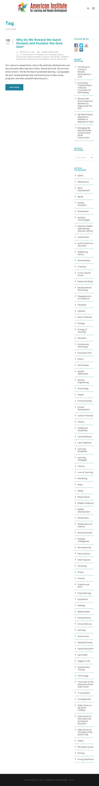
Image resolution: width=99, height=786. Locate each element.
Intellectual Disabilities (83, 429)
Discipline (82, 304)
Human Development (84, 408)
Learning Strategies (82, 458)
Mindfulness (83, 518)
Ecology (81, 323)
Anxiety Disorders (82, 203)
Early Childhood (85, 317)
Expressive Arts (85, 352)
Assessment (83, 211)
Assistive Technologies (84, 218)
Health (81, 394)
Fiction (81, 359)
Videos (81, 740)
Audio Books (83, 237)
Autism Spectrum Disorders (28, 57)
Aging (80, 196)
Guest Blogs (83, 388)
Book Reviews (84, 260)
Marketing (82, 478)
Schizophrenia (84, 617)
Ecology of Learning (82, 330)
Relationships (84, 611)
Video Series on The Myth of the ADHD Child (85, 732)
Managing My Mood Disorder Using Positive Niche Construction (84, 133)
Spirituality (82, 654)
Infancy (81, 421)
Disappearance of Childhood (84, 297)
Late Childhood (84, 442)
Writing (81, 753)
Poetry (81, 572)
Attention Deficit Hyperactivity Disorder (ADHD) (41, 55)
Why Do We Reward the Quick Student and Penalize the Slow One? (39, 43)
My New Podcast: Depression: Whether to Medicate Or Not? (85, 118)
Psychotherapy (84, 593)
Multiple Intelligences (83, 540)
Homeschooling (85, 401)
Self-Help (82, 630)
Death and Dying (85, 281)
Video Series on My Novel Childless (85, 707)
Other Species (84, 559)
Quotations (83, 599)
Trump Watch (84, 693)
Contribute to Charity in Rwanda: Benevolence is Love (84, 72)
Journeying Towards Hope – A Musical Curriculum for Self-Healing (85, 87)
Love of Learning (85, 472)
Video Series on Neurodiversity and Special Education (85, 720)
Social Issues (83, 636)
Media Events (84, 497)
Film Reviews (83, 365)
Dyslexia (46, 57)
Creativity (82, 266)
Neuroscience (84, 553)
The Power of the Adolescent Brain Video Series (85, 684)
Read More (14, 87)
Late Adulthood (85, 436)
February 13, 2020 (27, 52)
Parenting (82, 566)
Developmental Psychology (84, 288)
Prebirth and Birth (83, 585)
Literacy (81, 466)
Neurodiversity (84, 547)
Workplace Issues (86, 747)
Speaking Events (85, 642)
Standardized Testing (83, 668)
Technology (83, 675)
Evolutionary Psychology (83, 345)
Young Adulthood (85, 759)
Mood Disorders (85, 532)
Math (80, 484)
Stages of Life (84, 661)
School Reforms (85, 624)
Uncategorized (84, 699)
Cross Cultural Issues (84, 274)
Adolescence (83, 181)
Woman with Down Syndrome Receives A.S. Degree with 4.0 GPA (85, 103)
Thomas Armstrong (50, 52)
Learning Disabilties (82, 450)
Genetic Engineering (83, 381)
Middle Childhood (85, 503)
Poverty (81, 578)
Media (80, 490)
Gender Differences (83, 372)
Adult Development (84, 189)
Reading (81, 605)
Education (55, 57)
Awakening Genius (83, 253)
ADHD (80, 175)
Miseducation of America (38, 59)
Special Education (58, 59)
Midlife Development (84, 510)
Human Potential (85, 415)
